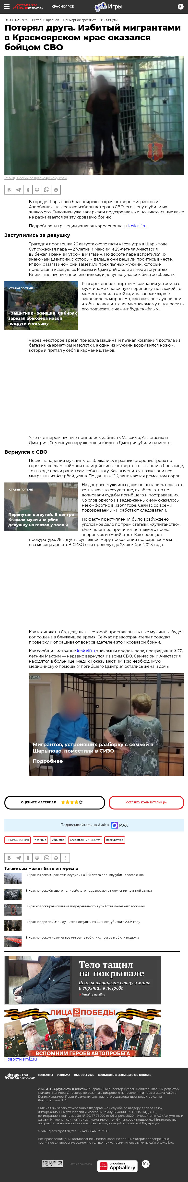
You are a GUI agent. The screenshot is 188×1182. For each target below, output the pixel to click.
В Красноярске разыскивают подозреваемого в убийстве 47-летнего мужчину (85, 906)
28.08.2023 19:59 (16, 20)
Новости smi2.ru (20, 1059)
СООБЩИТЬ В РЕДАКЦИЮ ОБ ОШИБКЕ (124, 1075)
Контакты (45, 1075)
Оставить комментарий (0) (146, 802)
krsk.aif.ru (137, 226)
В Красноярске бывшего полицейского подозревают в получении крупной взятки (88, 890)
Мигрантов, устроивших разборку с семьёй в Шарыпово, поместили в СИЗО (93, 748)
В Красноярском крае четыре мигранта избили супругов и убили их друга (82, 937)
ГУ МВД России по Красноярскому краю (35, 178)
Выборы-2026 (84, 1075)
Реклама (63, 1075)
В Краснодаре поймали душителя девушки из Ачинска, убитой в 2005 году (82, 922)
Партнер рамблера (80, 1163)
